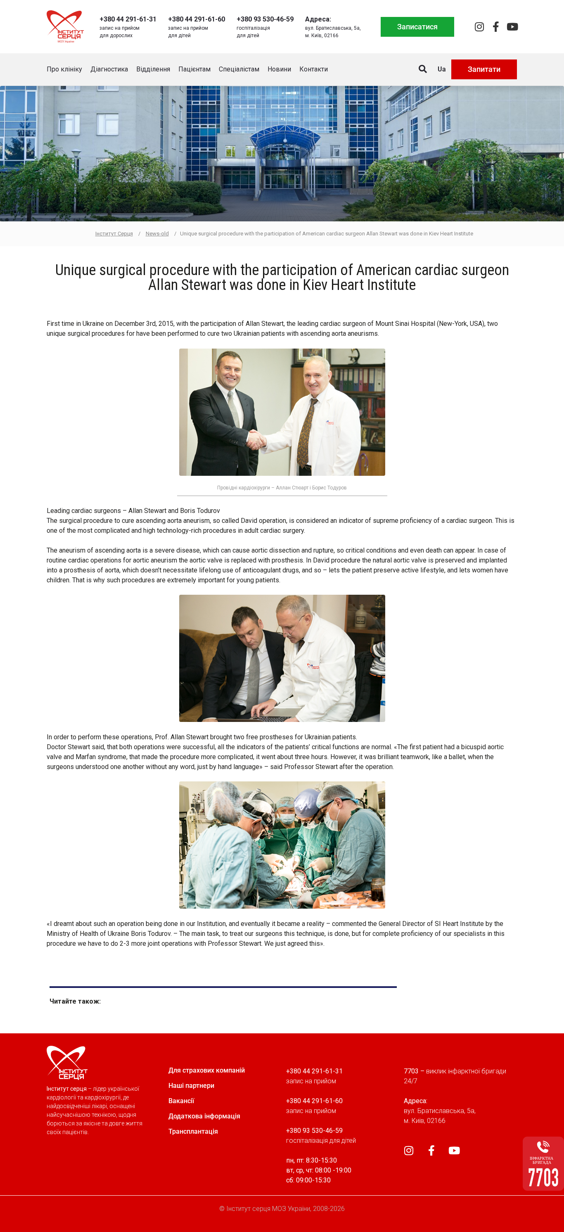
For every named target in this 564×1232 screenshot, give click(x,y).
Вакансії (181, 1101)
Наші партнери (191, 1086)
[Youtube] (512, 26)
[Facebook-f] (496, 26)
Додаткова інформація (204, 1116)
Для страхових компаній (206, 1070)
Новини (279, 69)
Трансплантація (193, 1131)
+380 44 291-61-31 (128, 19)
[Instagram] (479, 26)
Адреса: (318, 19)
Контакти (313, 69)
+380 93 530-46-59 (265, 19)
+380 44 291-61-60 (196, 19)
